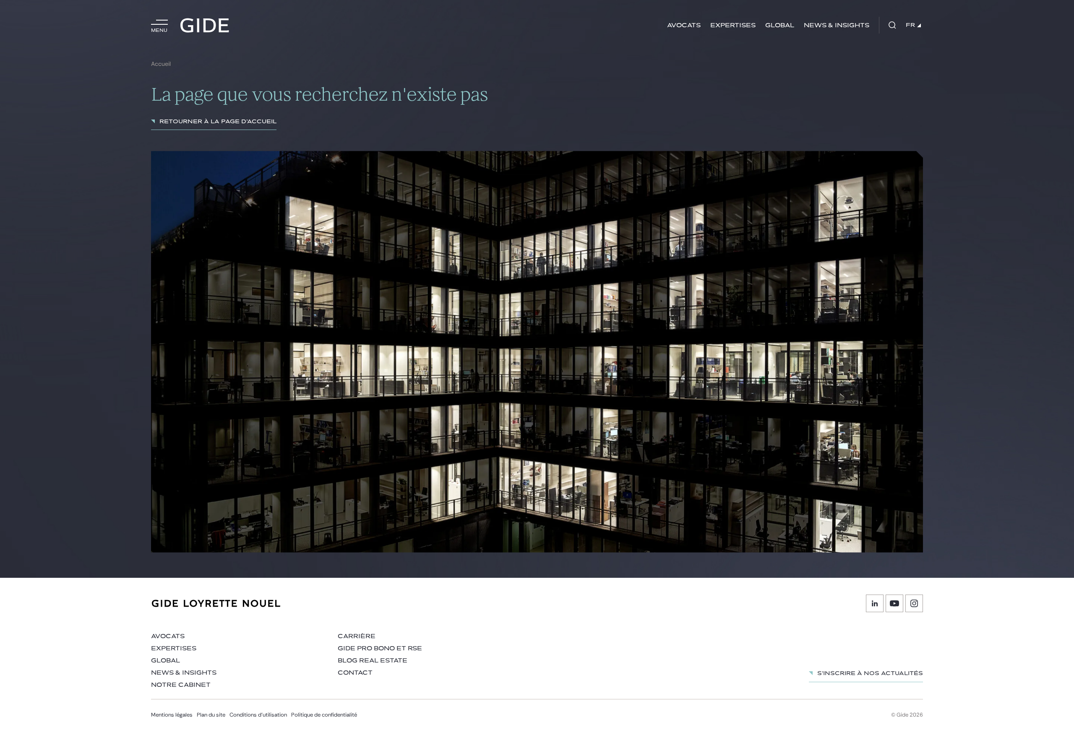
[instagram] (914, 603)
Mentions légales (172, 714)
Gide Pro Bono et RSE (380, 648)
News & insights (836, 25)
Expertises (733, 25)
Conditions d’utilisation (258, 714)
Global (779, 25)
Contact (355, 673)
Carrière (356, 636)
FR (910, 25)
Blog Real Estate (372, 660)
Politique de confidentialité (324, 714)
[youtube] (894, 603)
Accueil (161, 64)
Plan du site (211, 714)
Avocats (684, 25)
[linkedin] (875, 603)
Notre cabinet (181, 685)
